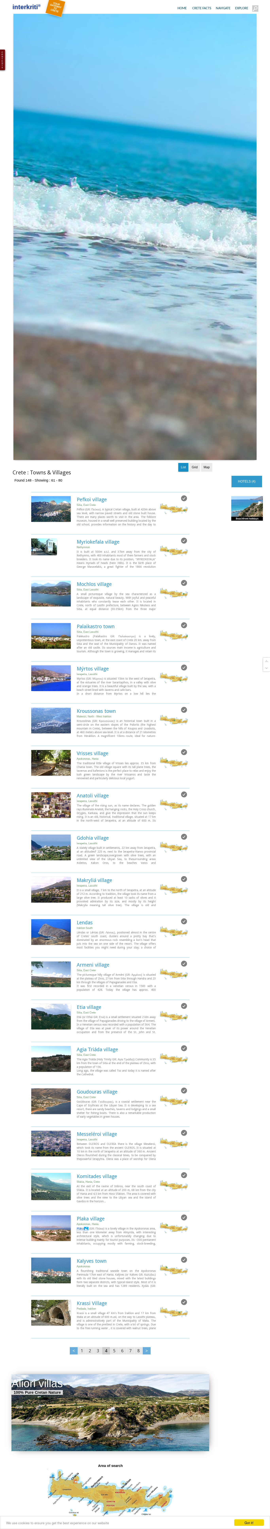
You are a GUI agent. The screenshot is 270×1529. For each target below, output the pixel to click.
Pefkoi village (92, 512)
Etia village (89, 1020)
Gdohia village (93, 851)
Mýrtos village (93, 681)
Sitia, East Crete (86, 517)
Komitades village (97, 1189)
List (183, 480)
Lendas (85, 935)
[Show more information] (33, 541)
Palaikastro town (96, 639)
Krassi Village (92, 1316)
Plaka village (91, 1231)
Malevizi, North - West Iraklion (94, 729)
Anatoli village (93, 808)
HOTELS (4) (246, 494)
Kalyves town (92, 1274)
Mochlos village (94, 597)
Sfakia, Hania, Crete (88, 1194)
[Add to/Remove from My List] (184, 511)
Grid (195, 480)
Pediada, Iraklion (86, 1321)
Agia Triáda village (97, 1062)
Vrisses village (92, 766)
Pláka (80, 1241)
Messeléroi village (97, 1147)
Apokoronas (83, 1279)
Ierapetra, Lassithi (87, 686)
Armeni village (93, 977)
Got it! (249, 1522)
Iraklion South (85, 940)
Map (207, 480)
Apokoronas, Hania (87, 771)
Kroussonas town (96, 724)
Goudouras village (97, 1104)
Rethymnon (83, 559)
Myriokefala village (98, 554)
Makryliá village (94, 893)
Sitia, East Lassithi (87, 602)
